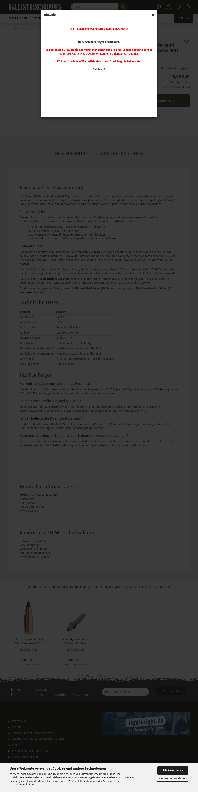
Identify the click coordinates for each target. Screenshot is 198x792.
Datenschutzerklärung (22, 784)
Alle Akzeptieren (173, 770)
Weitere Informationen (173, 778)
